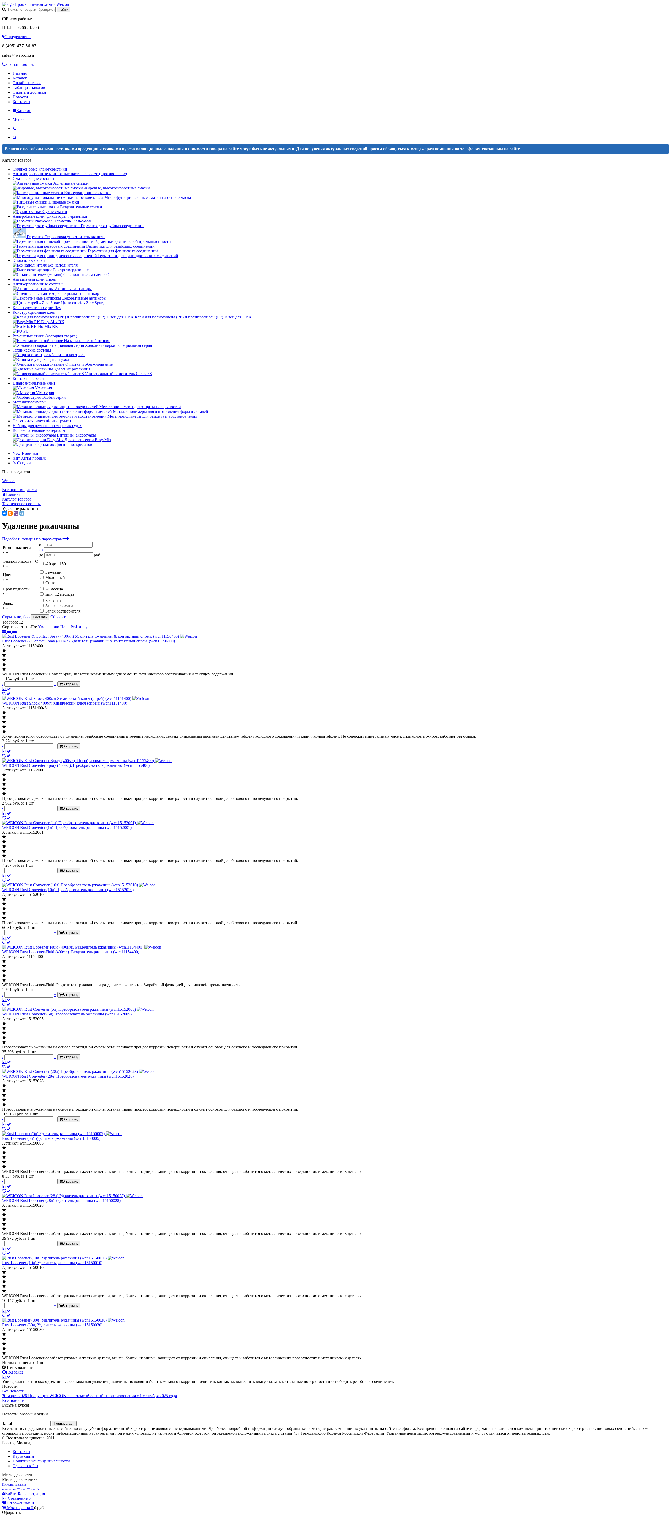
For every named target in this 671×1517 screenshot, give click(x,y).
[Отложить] (6, 693)
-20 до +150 (55, 564)
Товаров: (10, 622)
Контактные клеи (28, 378)
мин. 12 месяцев (59, 594)
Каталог (20, 78)
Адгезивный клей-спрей (34, 279)
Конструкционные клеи (34, 312)
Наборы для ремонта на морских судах (47, 425)
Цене (64, 627)
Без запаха (54, 600)
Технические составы (32, 350)
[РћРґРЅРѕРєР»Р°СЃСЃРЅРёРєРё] (10, 513)
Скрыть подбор (16, 617)
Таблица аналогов (29, 87)
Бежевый (53, 572)
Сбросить (58, 617)
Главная (20, 73)
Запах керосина (59, 606)
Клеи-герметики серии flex (37, 307)
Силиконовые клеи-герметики (40, 169)
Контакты (21, 101)
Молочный (55, 577)
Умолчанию (48, 627)
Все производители (19, 489)
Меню (18, 119)
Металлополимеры (29, 402)
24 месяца (54, 589)
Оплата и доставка (29, 92)
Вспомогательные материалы (39, 430)
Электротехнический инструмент (43, 421)
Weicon (8, 480)
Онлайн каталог (27, 83)
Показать (40, 617)
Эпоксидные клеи (29, 260)
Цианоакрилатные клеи (34, 383)
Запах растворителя (62, 611)
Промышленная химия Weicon (41, 4)
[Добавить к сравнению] (6, 689)
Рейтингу (79, 627)
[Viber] (16, 513)
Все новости (13, 1391)
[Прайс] (14, 631)
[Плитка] (4, 631)
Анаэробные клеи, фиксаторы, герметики (50, 216)
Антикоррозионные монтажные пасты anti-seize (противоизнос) (70, 174)
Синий (51, 583)
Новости (20, 97)
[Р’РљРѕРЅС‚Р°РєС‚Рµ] (4, 513)
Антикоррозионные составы (38, 284)
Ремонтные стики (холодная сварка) (45, 336)
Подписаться (64, 1423)
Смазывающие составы (33, 178)
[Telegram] (21, 513)
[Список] (9, 631)
